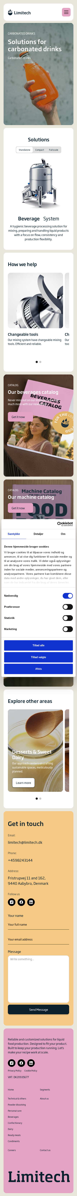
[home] (19, 12)
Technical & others (17, 1098)
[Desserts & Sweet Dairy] (35, 750)
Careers (12, 1150)
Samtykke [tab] (14, 533)
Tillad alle (38, 645)
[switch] (68, 607)
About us (44, 1098)
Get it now (18, 417)
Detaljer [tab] (39, 533)
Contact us (45, 1150)
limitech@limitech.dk (25, 842)
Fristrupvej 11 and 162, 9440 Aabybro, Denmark (28, 880)
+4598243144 (20, 860)
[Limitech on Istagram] (11, 902)
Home (11, 1089)
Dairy (10, 1129)
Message (14, 951)
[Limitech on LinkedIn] (31, 902)
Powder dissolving (17, 1104)
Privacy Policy (14, 1070)
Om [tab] (63, 533)
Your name (15, 915)
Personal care (14, 1110)
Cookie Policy (30, 1070)
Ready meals (14, 1135)
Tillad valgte (38, 657)
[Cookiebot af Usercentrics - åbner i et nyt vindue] (57, 524)
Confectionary (15, 1123)
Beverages (13, 1116)
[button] (65, 12)
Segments (45, 1089)
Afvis (38, 668)
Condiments (14, 1141)
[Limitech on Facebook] (21, 902)
